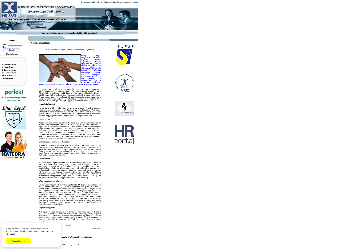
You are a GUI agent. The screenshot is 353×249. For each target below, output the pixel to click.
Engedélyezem (18, 241)
